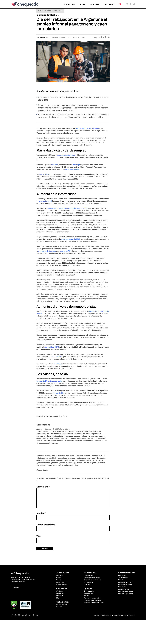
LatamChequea (61, 604)
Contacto (16, 587)
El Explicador (43, 15)
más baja (76, 165)
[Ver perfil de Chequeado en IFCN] (14, 605)
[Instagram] (20, 616)
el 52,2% (57, 364)
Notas (82, 4)
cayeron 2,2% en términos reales (49, 381)
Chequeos (59, 575)
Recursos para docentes (92, 598)
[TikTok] (27, 616)
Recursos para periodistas (92, 600)
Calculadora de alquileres (92, 580)
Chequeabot (88, 584)
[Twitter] (30, 616)
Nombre (41, 513)
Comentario (43, 487)
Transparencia (123, 577)
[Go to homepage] (28, 4)
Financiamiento (123, 589)
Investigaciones (61, 584)
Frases (58, 580)
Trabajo (55, 15)
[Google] (16, 616)
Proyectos (121, 587)
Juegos (86, 595)
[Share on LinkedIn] (106, 37)
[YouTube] (37, 616)
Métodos (121, 580)
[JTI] (25, 605)
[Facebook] (13, 616)
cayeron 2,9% (58, 393)
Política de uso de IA (125, 584)
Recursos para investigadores (94, 602)
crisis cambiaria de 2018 (70, 239)
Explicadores (60, 582)
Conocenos (69, 4)
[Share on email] (109, 37)
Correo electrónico (46, 524)
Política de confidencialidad (120, 615)
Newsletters (60, 593)
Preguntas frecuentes (125, 594)
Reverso (59, 607)
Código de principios (125, 582)
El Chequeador (89, 591)
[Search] (120, 4)
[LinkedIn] (23, 616)
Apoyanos (109, 4)
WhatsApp (59, 591)
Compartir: (96, 37)
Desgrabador (88, 575)
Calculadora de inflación (92, 577)
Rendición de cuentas (125, 591)
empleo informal (45, 201)
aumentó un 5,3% (52, 347)
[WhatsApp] (34, 616)
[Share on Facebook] (101, 37)
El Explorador (88, 582)
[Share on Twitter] (104, 37)
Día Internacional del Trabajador (87, 128)
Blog (57, 598)
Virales (58, 577)
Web (38, 536)
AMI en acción (88, 593)
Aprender (95, 4)
